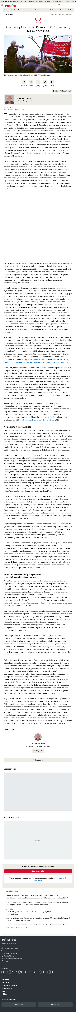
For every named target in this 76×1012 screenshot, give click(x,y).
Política (6, 10)
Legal (3, 991)
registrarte (38, 880)
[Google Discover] (8, 972)
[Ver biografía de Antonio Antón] (38, 737)
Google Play (19, 1004)
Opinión (13, 10)
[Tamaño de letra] (45, 82)
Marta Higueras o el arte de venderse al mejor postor (30, 911)
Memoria (63, 10)
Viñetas (68, 15)
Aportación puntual (10, 953)
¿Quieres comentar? (38, 871)
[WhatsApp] (48, 972)
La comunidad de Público (13, 959)
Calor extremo (67, 1)
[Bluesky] (21, 972)
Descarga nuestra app (9, 999)
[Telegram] (39, 972)
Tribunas (61, 15)
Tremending (21, 10)
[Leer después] (38, 82)
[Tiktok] (34, 972)
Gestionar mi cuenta (11, 948)
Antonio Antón (25, 98)
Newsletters (8, 951)
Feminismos (41, 10)
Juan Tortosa (14, 914)
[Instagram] (25, 972)
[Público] (35, 5)
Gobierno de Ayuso (15, 1)
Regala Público (9, 956)
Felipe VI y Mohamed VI (34, 1)
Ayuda (6, 961)
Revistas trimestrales (9, 985)
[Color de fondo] (52, 82)
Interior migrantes (45, 1)
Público (8, 940)
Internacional (32, 10)
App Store (56, 1004)
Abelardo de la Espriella (57, 1)
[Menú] (2, 5)
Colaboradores (6, 988)
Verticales (5, 982)
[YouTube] (30, 972)
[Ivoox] (52, 972)
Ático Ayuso (23, 1)
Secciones (5, 979)
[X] (17, 972)
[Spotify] (43, 972)
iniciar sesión (62, 878)
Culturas (70, 10)
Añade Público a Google (63, 91)
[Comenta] (31, 82)
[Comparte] (24, 82)
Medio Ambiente (53, 10)
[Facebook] (12, 972)
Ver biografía (38, 751)
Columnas (8, 15)
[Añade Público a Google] (3, 972)
